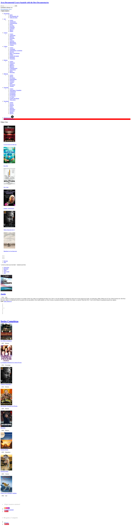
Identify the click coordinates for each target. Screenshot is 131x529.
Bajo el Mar (6, 165)
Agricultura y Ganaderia (15, 90)
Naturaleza (6, 87)
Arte (5, 19)
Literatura (12, 28)
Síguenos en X (7, 117)
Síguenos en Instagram (9, 119)
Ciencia (5, 32)
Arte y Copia (6, 187)
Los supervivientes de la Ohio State (10, 144)
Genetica (12, 82)
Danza (11, 24)
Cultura (5, 46)
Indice (11, 15)
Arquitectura (13, 21)
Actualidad (12, 49)
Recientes (6, 269)
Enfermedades (13, 79)
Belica (11, 71)
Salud (11, 83)
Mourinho (3, 427)
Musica (11, 30)
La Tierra (12, 97)
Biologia (12, 36)
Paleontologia (13, 43)
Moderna (12, 67)
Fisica (11, 39)
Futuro (11, 106)
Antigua (12, 64)
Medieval (12, 65)
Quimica (12, 45)
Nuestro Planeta (4, 449)
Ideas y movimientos (15, 53)
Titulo (5, 270)
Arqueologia (13, 69)
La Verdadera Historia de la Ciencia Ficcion (11, 362)
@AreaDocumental (9, 509)
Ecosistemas (13, 94)
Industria (12, 108)
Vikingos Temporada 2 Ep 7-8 (9, 229)
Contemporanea (13, 68)
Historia (5, 60)
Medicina (6, 73)
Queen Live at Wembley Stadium (9, 493)
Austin (3, 294)
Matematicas (13, 42)
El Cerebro (12, 78)
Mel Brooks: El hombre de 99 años (9, 406)
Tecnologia (6, 101)
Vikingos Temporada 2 (6, 384)
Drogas (11, 76)
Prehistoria (12, 62)
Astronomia (12, 35)
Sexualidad (12, 84)
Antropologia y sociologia (16, 50)
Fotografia (12, 27)
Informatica (12, 109)
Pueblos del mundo (14, 56)
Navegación (6, 13)
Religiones (12, 57)
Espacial (12, 105)
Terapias (12, 86)
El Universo (12, 95)
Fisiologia (12, 80)
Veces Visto (6, 271)
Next (5, 262)
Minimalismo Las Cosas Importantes (10, 251)
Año (5, 273)
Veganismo (12, 58)
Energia (11, 104)
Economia (12, 38)
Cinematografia (13, 23)
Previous (6, 261)
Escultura (12, 25)
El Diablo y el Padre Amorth (9, 208)
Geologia (12, 41)
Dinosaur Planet (4, 471)
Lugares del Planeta (14, 98)
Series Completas (9, 321)
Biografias (12, 72)
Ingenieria (12, 110)
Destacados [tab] (6, 267)
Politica (11, 54)
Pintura (11, 31)
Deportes (12, 52)
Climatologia (13, 91)
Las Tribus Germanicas (6, 340)
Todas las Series (13, 17)
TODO (11, 20)
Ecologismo (12, 93)
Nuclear (11, 113)
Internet (11, 112)
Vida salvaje (13, 100)
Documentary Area (6, 9)
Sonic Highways (8, 301)
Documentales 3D (14, 16)
